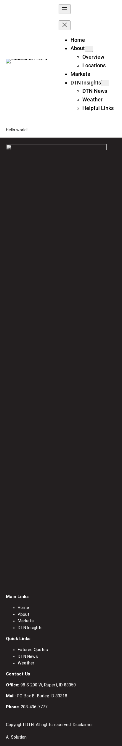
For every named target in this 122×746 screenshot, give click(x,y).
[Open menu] (64, 9)
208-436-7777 (34, 706)
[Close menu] (64, 25)
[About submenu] (89, 49)
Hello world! (17, 129)
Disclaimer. (83, 724)
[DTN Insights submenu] (105, 83)
